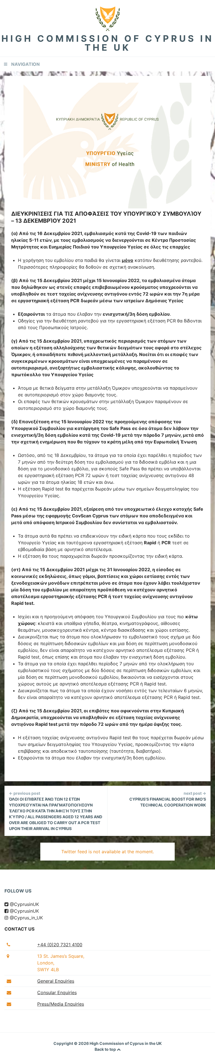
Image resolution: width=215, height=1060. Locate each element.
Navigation (25, 64)
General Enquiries (55, 981)
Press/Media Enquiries (60, 1004)
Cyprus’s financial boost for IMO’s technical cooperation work (167, 799)
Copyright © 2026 (71, 1043)
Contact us (19, 929)
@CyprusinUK (23, 904)
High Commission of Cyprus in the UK (107, 43)
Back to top (106, 1049)
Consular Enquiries (57, 992)
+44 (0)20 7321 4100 (59, 944)
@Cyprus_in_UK (25, 917)
